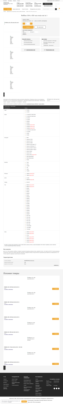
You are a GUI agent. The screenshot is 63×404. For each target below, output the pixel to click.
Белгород (41, 400)
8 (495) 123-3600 (20, 3)
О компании (5, 380)
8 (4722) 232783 (37, 6)
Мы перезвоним (40, 27)
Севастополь (49, 400)
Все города (55, 385)
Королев (45, 400)
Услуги (18, 0)
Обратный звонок (47, 3)
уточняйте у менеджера (8, 289)
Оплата (14, 0)
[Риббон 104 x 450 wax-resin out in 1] (11, 23)
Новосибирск (36, 400)
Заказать (28, 27)
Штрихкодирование (27, 380)
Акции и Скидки (14, 379)
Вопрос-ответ (14, 380)
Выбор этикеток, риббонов (28, 383)
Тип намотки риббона (24, 33)
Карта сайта (30, 402)
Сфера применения (16, 9)
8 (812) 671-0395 (29, 6)
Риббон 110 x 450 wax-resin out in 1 (11, 287)
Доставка (10, 0)
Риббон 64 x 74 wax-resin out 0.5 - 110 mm (13, 347)
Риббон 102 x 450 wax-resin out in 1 (11, 362)
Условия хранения (15, 385)
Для (29, 49)
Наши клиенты (6, 384)
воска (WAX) (41, 103)
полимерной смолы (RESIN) (32, 103)
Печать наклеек (38, 393)
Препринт (37, 383)
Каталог (8, 9)
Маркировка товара (27, 381)
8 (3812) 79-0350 (37, 3)
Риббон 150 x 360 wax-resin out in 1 (11, 302)
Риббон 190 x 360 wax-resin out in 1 (11, 317)
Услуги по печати (25, 9)
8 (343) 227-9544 (29, 3)
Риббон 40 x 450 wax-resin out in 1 (11, 332)
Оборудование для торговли (35, 9)
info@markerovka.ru (48, 5)
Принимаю (24, 401)
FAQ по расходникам (37, 402)
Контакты (5, 0)
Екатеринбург (31, 400)
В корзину (56, 288)
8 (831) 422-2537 (20, 6)
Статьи (25, 385)
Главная (4, 379)
